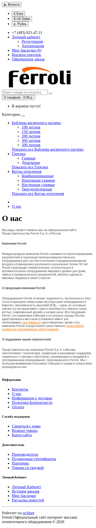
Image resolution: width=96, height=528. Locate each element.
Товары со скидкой (28, 468)
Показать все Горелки (30, 167)
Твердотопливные (37, 189)
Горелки (19, 154)
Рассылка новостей (28, 500)
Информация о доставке (32, 398)
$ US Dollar (22, 19)
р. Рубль (20, 24)
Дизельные (31, 163)
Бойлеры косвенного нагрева (36, 123)
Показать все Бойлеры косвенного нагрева (47, 149)
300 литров (31, 140)
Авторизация (33, 46)
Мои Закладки (24, 496)
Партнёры (20, 463)
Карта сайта (22, 435)
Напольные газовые (38, 180)
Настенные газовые (38, 185)
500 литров (31, 145)
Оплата (18, 407)
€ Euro (18, 13)
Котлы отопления (26, 171)
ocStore (28, 513)
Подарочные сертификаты (34, 459)
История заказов (25, 491)
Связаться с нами (26, 426)
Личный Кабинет (26, 487)
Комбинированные (38, 176)
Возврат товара (24, 430)
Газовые (28, 158)
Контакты (20, 389)
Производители (25, 454)
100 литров (31, 127)
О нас (16, 206)
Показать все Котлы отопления (38, 193)
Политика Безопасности (32, 402)
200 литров (31, 136)
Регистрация (32, 41)
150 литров (31, 132)
